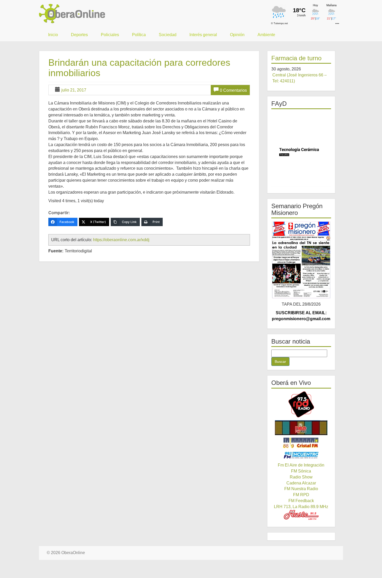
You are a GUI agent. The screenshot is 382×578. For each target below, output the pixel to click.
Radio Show (301, 477)
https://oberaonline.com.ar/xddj (121, 240)
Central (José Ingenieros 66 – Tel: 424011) (299, 78)
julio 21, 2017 (73, 90)
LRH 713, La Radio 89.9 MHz (301, 506)
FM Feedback (301, 500)
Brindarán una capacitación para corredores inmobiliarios (139, 67)
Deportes (79, 34)
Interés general (203, 34)
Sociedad (167, 34)
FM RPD (301, 494)
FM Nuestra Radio (301, 489)
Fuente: (55, 251)
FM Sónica (301, 471)
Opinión (237, 34)
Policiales (110, 34)
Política (139, 34)
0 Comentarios (233, 90)
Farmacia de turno (296, 58)
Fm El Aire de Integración (301, 465)
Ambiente (266, 34)
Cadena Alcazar (301, 483)
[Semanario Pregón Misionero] (301, 260)
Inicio (53, 34)
